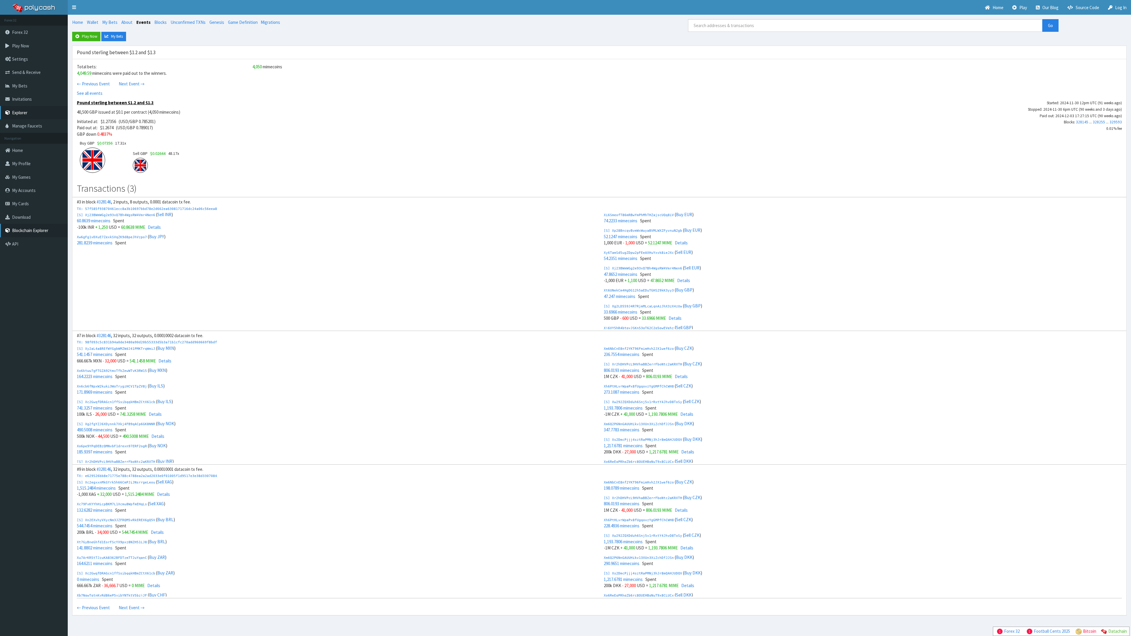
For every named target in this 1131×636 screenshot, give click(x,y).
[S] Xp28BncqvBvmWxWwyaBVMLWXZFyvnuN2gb (643, 231)
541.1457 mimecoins (95, 354)
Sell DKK (684, 461)
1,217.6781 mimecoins (623, 445)
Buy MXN (165, 348)
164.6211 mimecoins (95, 563)
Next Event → (132, 84)
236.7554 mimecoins (621, 354)
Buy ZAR (157, 557)
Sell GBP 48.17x (156, 153)
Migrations (270, 22)
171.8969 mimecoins (95, 392)
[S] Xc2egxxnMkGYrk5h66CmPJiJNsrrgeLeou (116, 482)
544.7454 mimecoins (95, 526)
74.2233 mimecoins (620, 220)
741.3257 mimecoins (95, 408)
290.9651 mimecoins (621, 563)
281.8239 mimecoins (95, 243)
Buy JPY (156, 236)
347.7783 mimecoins (621, 430)
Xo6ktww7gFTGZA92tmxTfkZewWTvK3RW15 (112, 371)
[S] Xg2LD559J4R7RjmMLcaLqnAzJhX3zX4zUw (643, 306)
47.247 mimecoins (619, 296)
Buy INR (164, 461)
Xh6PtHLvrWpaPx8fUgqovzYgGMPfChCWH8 (639, 386)
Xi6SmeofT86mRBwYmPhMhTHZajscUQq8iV (639, 215)
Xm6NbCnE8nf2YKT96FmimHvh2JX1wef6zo (639, 349)
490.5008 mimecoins (95, 430)
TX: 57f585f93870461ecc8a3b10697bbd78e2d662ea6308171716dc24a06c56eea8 (147, 209)
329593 (1115, 122)
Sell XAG (164, 482)
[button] (74, 7)
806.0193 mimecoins (621, 370)
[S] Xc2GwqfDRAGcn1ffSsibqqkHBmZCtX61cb (116, 402)
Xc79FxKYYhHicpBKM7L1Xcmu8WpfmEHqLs (112, 504)
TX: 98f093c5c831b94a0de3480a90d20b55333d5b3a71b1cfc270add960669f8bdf (147, 342)
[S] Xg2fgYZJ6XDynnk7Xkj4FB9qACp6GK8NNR (116, 424)
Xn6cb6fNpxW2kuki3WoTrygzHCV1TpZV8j (112, 386)
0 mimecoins (88, 579)
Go (1050, 25)
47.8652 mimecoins (620, 274)
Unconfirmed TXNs (188, 22)
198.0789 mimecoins (621, 488)
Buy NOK (165, 423)
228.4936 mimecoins (621, 526)
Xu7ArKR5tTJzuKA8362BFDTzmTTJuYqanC (112, 558)
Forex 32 (1012, 631)
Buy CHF (157, 595)
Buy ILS (156, 386)
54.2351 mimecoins (620, 258)
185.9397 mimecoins (95, 452)
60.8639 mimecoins (93, 220)
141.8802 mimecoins (95, 548)
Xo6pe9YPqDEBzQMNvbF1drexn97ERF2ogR (112, 446)
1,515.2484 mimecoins (96, 488)
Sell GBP (684, 327)
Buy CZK (684, 348)
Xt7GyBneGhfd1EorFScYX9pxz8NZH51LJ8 (112, 542)
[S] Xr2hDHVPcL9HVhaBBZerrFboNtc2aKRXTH (116, 462)
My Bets (110, 22)
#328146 (104, 202)
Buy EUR (684, 214)
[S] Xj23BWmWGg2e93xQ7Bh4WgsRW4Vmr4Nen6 (116, 215)
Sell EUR (683, 252)
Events (143, 22)
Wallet (92, 22)
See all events (89, 93)
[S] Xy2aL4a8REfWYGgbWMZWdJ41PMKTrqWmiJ (116, 349)
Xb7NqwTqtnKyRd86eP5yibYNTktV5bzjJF (112, 595)
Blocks (160, 22)
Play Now (88, 36)
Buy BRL (165, 519)
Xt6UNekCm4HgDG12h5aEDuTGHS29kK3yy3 (639, 290)
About (127, 22)
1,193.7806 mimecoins (623, 408)
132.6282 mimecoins (95, 510)
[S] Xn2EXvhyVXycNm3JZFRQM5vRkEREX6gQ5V (116, 520)
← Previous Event (93, 84)
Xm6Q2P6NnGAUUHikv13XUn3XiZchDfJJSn (639, 424)
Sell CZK (683, 386)
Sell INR (164, 214)
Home (77, 22)
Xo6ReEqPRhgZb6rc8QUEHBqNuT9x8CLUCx (639, 462)
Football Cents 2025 (1052, 631)
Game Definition (243, 22)
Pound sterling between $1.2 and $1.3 (115, 102)
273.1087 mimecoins (621, 392)
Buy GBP (684, 290)
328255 (1099, 122)
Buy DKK (684, 423)
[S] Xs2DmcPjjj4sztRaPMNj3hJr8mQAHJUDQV (643, 440)
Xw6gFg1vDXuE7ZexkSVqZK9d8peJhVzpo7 (112, 237)
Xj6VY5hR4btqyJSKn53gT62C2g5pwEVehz (639, 328)
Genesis (216, 22)
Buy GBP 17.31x (103, 143)
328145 (1082, 122)
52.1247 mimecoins (620, 236)
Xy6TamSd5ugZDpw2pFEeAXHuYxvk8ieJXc (639, 253)
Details (154, 227)
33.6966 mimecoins (620, 312)
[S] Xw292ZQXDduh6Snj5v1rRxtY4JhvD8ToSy (643, 402)
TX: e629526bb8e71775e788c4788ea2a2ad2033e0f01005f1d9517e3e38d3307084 (147, 476)
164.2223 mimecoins (95, 376)
